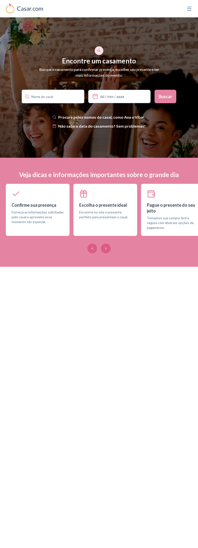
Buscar (165, 96)
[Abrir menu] (189, 9)
